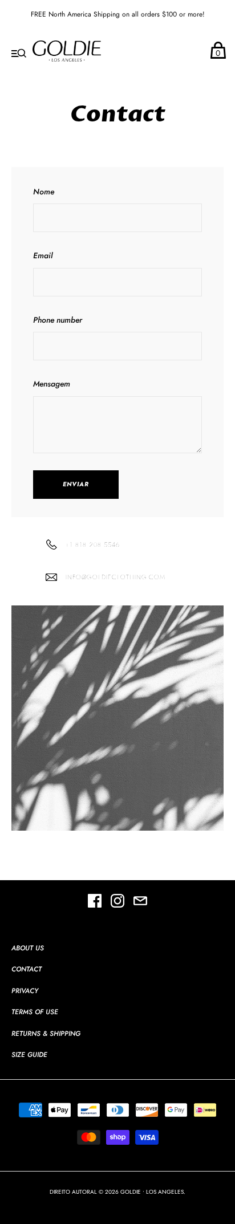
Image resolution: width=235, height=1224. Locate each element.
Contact (26, 969)
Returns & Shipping (45, 1033)
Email (42, 255)
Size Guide (29, 1055)
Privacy (24, 991)
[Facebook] (95, 902)
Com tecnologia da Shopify (117, 1203)
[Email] (140, 902)
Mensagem (51, 383)
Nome (43, 191)
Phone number (57, 320)
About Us (27, 948)
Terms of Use (34, 1012)
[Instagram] (117, 902)
